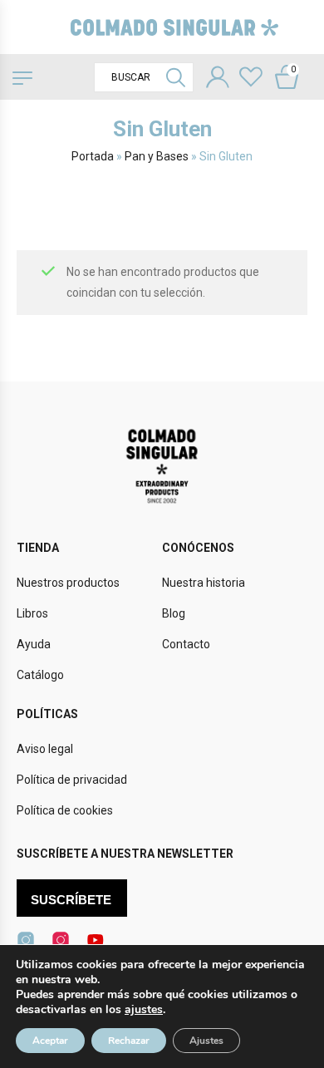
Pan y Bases (157, 156)
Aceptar (50, 1040)
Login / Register (217, 79)
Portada (92, 156)
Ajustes (206, 1040)
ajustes (144, 1009)
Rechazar (129, 1040)
